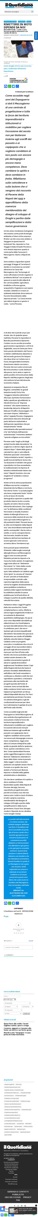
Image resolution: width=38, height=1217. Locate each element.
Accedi (30, 941)
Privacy (27, 1197)
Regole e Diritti (10, 1129)
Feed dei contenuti (11, 1179)
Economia (9, 1095)
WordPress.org (12, 1184)
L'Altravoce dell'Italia (10, 21)
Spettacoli (25, 1132)
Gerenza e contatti (18, 1192)
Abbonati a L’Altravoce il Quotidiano (16, 1151)
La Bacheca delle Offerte (12, 1115)
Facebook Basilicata (11, 1164)
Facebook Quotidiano (11, 1162)
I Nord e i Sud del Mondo (13, 1104)
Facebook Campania (11, 1167)
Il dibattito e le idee (12, 1098)
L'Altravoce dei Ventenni (13, 1106)
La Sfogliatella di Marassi (13, 1120)
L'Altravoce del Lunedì (12, 1109)
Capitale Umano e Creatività (14, 1090)
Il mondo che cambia (12, 1101)
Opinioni (18, 1126)
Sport (8, 1134)
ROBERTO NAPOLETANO (11, 35)
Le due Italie (10, 1123)
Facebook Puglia (11, 1169)
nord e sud (19, 66)
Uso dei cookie (13, 1197)
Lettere (20, 1123)
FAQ (18, 1200)
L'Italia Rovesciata (11, 1112)
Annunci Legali (9, 1084)
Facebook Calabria (11, 1166)
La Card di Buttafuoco (12, 1118)
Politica (29, 21)
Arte (18, 1084)
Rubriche (21, 1129)
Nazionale (9, 1126)
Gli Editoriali (21, 21)
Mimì (28, 1123)
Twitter (11, 1171)
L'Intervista (26, 1109)
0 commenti (7, 38)
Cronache (25, 1092)
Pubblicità (18, 1194)
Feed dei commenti (11, 1181)
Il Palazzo (25, 1101)
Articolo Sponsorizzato (12, 1087)
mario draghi (9, 66)
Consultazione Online (12, 1092)
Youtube (11, 1173)
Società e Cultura (12, 1132)
